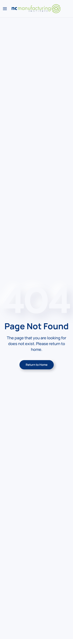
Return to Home (36, 365)
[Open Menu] (5, 8)
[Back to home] (37, 8)
